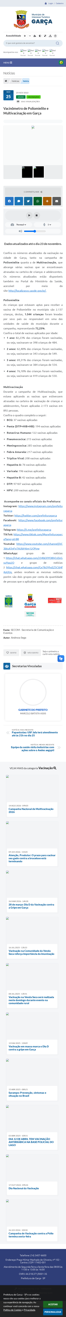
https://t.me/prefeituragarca (34, 529)
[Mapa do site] (50, 36)
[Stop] (36, 215)
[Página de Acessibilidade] (55, 36)
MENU (6, 62)
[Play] (29, 215)
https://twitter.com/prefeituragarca (35, 515)
